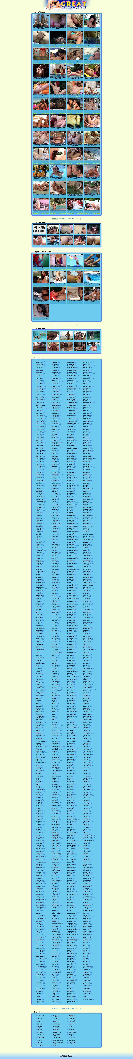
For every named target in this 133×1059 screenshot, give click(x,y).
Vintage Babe (86, 889)
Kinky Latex (70, 439)
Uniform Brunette (87, 872)
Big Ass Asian (39, 709)
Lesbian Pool (70, 593)
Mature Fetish (70, 706)
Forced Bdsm (54, 784)
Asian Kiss (38, 584)
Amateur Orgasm (39, 439)
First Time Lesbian (55, 760)
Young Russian (86, 993)
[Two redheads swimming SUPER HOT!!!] (41, 266)
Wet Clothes (86, 915)
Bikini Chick (38, 783)
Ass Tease (38, 622)
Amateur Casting (39, 391)
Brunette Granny (39, 964)
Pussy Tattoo (86, 423)
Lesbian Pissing (71, 592)
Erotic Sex (53, 678)
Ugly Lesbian (86, 870)
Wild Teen (85, 964)
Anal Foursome (39, 523)
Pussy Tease (86, 424)
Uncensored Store (66, 340)
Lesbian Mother (70, 577)
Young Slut (85, 994)
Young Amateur (86, 967)
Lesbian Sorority (71, 619)
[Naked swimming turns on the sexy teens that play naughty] (41, 26)
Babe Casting (39, 631)
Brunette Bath (39, 942)
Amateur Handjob (39, 424)
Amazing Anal (39, 474)
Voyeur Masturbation (88, 912)
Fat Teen (53, 719)
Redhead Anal (86, 445)
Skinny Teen (86, 620)
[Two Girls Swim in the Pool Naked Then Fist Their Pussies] (41, 160)
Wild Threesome (87, 966)
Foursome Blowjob (55, 786)
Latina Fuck (70, 478)
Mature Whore (70, 759)
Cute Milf (53, 539)
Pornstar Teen (86, 372)
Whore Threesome (87, 937)
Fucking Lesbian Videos (58, 1042)
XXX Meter (71, 1034)
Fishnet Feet (54, 765)
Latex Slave (70, 464)
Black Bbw (38, 799)
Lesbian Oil (69, 582)
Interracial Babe (70, 364)
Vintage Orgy (86, 905)
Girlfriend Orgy (54, 834)
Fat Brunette (54, 705)
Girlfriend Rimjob (55, 835)
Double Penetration (55, 611)
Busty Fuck (54, 364)
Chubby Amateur (55, 402)
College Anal (54, 461)
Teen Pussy (86, 810)
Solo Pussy (86, 662)
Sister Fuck (86, 590)
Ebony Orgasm (54, 658)
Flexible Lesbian (55, 776)
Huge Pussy (54, 990)
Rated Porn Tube (56, 1024)
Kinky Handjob (70, 437)
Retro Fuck (85, 478)
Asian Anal (38, 555)
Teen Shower (86, 813)
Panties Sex (70, 942)
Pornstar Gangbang (71, 1001)
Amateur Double (39, 412)
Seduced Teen (86, 541)
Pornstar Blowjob (71, 996)
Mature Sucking (71, 751)
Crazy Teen (54, 502)
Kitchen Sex (70, 450)
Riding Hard (86, 494)
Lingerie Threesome (71, 665)
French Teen (54, 799)
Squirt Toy (85, 679)
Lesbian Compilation (72, 531)
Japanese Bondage (71, 402)
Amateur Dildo (39, 407)
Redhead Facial (86, 453)
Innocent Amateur (55, 996)
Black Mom (38, 816)
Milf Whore (69, 816)
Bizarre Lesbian (39, 789)
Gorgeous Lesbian (55, 859)
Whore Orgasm (86, 934)
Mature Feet (70, 705)
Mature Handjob (71, 714)
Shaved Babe (86, 557)
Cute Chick (54, 534)
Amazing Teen (39, 491)
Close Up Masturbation (56, 442)
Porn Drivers (93, 245)
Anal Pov (38, 537)
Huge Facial (54, 986)
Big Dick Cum (39, 754)
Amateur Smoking (40, 453)
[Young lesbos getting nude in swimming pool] (75, 282)
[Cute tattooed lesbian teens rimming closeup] (41, 143)
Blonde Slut (38, 888)
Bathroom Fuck (39, 646)
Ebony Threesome (55, 670)
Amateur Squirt (39, 456)
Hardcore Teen (54, 932)
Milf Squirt (69, 803)
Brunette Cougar (39, 955)
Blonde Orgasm (39, 881)
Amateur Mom (39, 434)
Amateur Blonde (39, 386)
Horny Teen (54, 974)
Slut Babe (85, 630)
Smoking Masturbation (88, 649)
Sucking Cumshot (87, 716)
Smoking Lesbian (87, 647)
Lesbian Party (70, 590)
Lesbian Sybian (70, 633)
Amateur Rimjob (39, 448)
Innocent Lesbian (55, 1002)
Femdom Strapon (55, 735)
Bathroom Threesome (40, 649)
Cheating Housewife (56, 394)
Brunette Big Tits (39, 945)
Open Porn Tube (72, 1043)
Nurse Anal (69, 880)
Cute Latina (54, 536)
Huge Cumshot (54, 982)
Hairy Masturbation (55, 905)
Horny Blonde (54, 951)
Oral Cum (69, 905)
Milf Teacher (70, 810)
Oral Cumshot (70, 907)
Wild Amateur (86, 939)
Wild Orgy (85, 958)
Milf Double (69, 775)
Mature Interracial (71, 717)
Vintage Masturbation (88, 897)
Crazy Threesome (55, 504)
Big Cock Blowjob (40, 740)
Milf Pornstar (70, 794)
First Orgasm (54, 756)
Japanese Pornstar (71, 420)
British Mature (39, 929)
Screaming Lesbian (87, 536)
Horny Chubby (54, 955)
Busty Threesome (55, 377)
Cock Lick (53, 453)
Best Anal (38, 697)
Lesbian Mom (70, 574)
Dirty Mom (53, 590)
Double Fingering (55, 606)
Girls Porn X (71, 1035)
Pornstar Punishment (88, 365)
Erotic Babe (54, 673)
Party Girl (69, 951)
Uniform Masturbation (88, 877)
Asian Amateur (39, 553)
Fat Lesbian (54, 709)
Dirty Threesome (55, 596)
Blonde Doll (38, 864)
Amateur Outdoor (39, 442)
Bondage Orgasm (40, 907)
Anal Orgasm (39, 531)
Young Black (86, 975)
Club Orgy (53, 448)
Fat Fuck (53, 708)
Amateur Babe (39, 383)
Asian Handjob (39, 580)
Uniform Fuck (86, 875)
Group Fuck (54, 878)
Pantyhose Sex (70, 948)
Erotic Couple (54, 674)
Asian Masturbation (40, 588)
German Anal (54, 808)
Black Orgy (38, 819)
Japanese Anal (70, 394)
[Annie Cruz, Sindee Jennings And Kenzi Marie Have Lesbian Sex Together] (41, 210)
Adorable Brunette (40, 365)
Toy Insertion (86, 864)
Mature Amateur (71, 679)
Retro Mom (85, 485)
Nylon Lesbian (70, 891)
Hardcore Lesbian (55, 924)
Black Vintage (39, 837)
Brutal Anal (38, 990)
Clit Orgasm (54, 432)
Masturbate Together (72, 676)
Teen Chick (85, 752)
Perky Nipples (70, 963)
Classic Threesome (55, 428)
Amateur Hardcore (40, 426)
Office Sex (69, 897)
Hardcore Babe (54, 920)
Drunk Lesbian (54, 620)
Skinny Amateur (87, 592)
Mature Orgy (70, 733)
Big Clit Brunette (39, 735)
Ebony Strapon (54, 665)
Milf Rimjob (69, 797)
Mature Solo (70, 744)
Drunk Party (54, 625)
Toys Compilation (87, 867)
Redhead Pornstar (87, 463)
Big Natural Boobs (40, 762)
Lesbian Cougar (71, 533)
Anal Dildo (38, 515)
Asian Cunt (38, 569)
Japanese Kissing (71, 407)
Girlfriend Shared (55, 837)
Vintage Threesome (87, 910)
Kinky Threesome (71, 445)
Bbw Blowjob (38, 652)
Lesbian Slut (70, 615)
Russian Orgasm (87, 521)
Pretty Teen (85, 399)
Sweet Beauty (86, 722)
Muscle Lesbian (71, 864)
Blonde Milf (38, 878)
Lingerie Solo (70, 662)
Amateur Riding (39, 447)
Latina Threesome (71, 502)
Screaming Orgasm (87, 537)
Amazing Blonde (39, 480)
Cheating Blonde (55, 389)
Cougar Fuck (54, 477)
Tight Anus (85, 845)
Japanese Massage (71, 410)
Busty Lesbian (54, 367)
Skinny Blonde (86, 601)
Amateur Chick (39, 394)
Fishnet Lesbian (55, 767)
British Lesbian (39, 928)
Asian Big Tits (39, 561)
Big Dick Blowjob (39, 751)
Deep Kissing (54, 563)
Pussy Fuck (86, 412)
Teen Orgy (85, 800)
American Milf (39, 504)
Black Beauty (39, 800)
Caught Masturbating (56, 381)
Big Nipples (38, 764)
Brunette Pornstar (40, 974)
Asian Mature (39, 590)
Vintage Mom (86, 902)
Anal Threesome (39, 545)
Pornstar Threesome (88, 373)
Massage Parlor (71, 673)
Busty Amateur (39, 994)
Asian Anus (38, 557)
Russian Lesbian (87, 515)
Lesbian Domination (71, 537)
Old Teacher (70, 902)
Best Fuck (38, 703)
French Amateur (55, 791)
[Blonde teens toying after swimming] (92, 126)
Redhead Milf (86, 459)
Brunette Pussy (39, 977)
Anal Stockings (39, 541)
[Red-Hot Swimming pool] (41, 43)
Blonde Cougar (39, 859)
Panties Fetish (70, 937)
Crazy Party (54, 501)
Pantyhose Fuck (71, 945)
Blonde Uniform (39, 896)
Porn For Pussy (72, 1037)
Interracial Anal (70, 362)
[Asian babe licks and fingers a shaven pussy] (58, 110)
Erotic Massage (55, 676)
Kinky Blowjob (70, 435)
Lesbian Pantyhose (71, 588)
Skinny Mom (86, 615)
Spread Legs (86, 676)
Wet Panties (86, 920)
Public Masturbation (87, 402)
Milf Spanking (70, 802)
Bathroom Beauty (39, 644)
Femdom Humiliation (56, 728)
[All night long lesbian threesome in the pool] (58, 43)
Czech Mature (54, 553)
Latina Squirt (70, 499)
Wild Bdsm (85, 942)
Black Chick (38, 805)
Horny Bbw (54, 950)
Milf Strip (69, 807)
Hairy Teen (53, 912)
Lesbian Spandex (71, 620)
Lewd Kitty (71, 1026)
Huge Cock (54, 980)
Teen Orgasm (86, 799)
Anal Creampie (39, 514)
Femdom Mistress (55, 730)
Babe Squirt (38, 638)
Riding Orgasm (86, 496)
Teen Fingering (86, 776)
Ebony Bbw (54, 636)
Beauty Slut (38, 693)
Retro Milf (85, 483)
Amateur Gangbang (40, 421)
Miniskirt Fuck (70, 818)
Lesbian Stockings (71, 627)
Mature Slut (70, 743)
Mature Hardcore (71, 716)
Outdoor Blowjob (71, 923)
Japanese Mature (71, 413)
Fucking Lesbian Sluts (58, 1040)
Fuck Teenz (55, 1043)
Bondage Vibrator (39, 908)
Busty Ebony (54, 362)
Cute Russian (54, 541)
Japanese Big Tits (71, 399)
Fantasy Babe (54, 693)
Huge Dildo (53, 983)
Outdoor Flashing (71, 924)
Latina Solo (69, 498)
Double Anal (54, 601)
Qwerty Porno (39, 340)
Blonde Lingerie (39, 877)
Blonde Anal (38, 842)
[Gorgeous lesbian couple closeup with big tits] (41, 126)
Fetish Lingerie (54, 741)
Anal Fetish (38, 520)
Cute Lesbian (54, 537)
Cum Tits (53, 521)
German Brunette (55, 814)
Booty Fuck (38, 913)
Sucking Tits (86, 721)
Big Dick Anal (39, 749)
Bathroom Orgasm (40, 647)
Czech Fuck (54, 550)
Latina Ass (69, 469)
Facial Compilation (55, 689)
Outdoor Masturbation (72, 929)
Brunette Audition (39, 939)
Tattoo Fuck (86, 725)
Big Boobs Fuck (39, 732)
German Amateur (55, 807)
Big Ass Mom (39, 725)
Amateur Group (39, 423)
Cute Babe (53, 529)
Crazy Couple (54, 493)
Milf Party (69, 792)
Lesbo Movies (72, 1021)
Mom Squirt (70, 838)
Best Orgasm (39, 706)
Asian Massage (39, 587)
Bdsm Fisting (38, 676)
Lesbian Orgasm (71, 584)
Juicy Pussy (70, 432)
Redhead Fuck (86, 455)
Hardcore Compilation (56, 923)
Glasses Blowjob (55, 850)
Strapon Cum (86, 690)
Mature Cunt (70, 698)
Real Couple (86, 434)
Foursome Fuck (55, 787)
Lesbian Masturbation (72, 569)
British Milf (38, 931)
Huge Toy (53, 994)
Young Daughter (87, 985)
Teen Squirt (85, 819)
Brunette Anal (39, 937)
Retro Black (86, 472)
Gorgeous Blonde (55, 856)
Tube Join (53, 234)
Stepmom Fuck (86, 681)
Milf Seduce (70, 799)
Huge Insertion (54, 988)
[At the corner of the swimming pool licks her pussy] (58, 193)
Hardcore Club (54, 921)
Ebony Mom (54, 657)
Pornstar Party (86, 364)
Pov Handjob (86, 377)
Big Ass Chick (39, 717)
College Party (54, 467)
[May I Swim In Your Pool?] (41, 193)
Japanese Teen (70, 421)
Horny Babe (54, 948)
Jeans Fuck (70, 426)
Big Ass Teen (38, 728)
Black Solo (38, 829)
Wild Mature (86, 953)
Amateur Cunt (39, 404)
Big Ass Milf (38, 724)
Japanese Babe (70, 397)
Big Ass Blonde (39, 714)
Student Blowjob (87, 697)
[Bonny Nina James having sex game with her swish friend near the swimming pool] (92, 210)
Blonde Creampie (39, 861)
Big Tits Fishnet (39, 771)
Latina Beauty (70, 471)
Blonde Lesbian (39, 875)
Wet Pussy (85, 921)
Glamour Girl (54, 842)
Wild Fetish (85, 948)
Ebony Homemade (55, 647)
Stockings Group (87, 685)
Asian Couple (39, 568)
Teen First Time (86, 778)
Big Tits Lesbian (39, 775)
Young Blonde (86, 977)
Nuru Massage (70, 883)
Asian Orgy (38, 598)
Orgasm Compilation (72, 912)
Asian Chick (38, 566)
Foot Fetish (54, 781)
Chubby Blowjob (55, 405)
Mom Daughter (70, 829)
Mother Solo (70, 862)
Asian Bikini (38, 563)
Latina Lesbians (70, 483)
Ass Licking (38, 620)
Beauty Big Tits (39, 684)
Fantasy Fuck (54, 697)
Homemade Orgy (55, 943)
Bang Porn (80, 234)
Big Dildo (38, 759)
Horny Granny (54, 961)
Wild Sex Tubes (39, 351)
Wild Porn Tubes (93, 340)
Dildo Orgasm (54, 569)
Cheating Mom (54, 397)
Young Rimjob (86, 991)
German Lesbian (55, 819)
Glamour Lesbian (55, 843)
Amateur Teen (39, 466)
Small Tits (85, 635)
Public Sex (85, 404)
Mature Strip (70, 749)
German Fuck (54, 818)
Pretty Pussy (86, 397)
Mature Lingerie (70, 725)
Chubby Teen (54, 418)
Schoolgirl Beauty (87, 529)
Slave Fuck (85, 623)
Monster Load (70, 848)
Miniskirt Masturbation (72, 819)
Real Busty (85, 432)
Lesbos (70, 1024)
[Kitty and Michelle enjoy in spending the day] (92, 193)
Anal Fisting (38, 521)
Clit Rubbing (54, 434)
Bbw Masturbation (40, 663)
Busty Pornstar (54, 372)
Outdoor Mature (71, 931)
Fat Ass (53, 700)
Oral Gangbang (70, 908)
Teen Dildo (85, 764)
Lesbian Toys (70, 643)
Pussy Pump (86, 420)
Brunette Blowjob (39, 948)
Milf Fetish (69, 778)
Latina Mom (70, 488)
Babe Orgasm (39, 636)
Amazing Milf (38, 488)
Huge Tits (53, 993)
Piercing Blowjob (71, 979)
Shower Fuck (86, 584)
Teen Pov (85, 808)
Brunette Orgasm (39, 972)
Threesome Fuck (87, 838)
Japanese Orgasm (71, 418)
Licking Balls (70, 658)
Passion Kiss (70, 955)
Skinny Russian (86, 619)
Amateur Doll (38, 410)
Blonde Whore (39, 897)
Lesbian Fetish (70, 544)
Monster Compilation (72, 845)
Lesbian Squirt (70, 623)
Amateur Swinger (39, 463)
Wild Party (85, 959)
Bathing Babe (39, 641)
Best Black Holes (57, 1034)
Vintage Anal (86, 888)
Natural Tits (70, 875)
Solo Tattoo (85, 663)
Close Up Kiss (54, 440)
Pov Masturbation (87, 378)
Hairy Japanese (55, 900)
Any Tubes (55, 1015)
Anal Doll (38, 517)
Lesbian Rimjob (70, 603)
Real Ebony (86, 435)
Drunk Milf (53, 622)
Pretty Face (86, 392)
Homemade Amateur (56, 934)
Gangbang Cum (55, 805)
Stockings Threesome (88, 689)
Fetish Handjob (54, 740)
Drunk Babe (54, 614)
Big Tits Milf (38, 776)
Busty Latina (54, 365)
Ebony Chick (54, 643)
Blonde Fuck (38, 869)
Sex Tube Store (56, 1027)
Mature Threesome (71, 756)
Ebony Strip (54, 666)
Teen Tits (85, 829)
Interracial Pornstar (71, 385)
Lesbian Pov (70, 596)
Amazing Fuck (39, 485)
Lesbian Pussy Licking (72, 600)
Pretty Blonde (86, 389)
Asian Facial (38, 572)
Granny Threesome (55, 873)
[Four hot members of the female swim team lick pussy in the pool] (75, 60)
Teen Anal (85, 735)
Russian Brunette (87, 509)
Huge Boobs (54, 979)
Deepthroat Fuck (55, 566)
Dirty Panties (54, 592)
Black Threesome (40, 834)
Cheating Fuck (54, 392)
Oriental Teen (70, 920)
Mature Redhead (71, 738)
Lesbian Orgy (70, 585)
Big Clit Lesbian (39, 736)
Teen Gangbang (86, 783)
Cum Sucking (54, 520)
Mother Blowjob (70, 854)
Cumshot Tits (54, 526)
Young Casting (86, 980)
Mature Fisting (70, 708)
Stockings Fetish (87, 684)
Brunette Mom (39, 971)
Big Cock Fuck (39, 744)
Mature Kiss (70, 719)
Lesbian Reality (70, 601)
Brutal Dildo (38, 991)
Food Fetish (54, 779)
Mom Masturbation (71, 832)
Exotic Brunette (54, 679)
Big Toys (37, 778)
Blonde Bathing (39, 846)
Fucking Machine (55, 802)
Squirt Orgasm (86, 678)
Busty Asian (38, 998)
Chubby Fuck (54, 407)
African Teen (38, 378)
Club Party (53, 450)
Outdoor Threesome (72, 934)
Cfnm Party (54, 388)
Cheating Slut (54, 399)
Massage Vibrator (71, 674)
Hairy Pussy (54, 910)
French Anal (54, 792)
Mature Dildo (70, 700)
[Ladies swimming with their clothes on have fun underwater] (75, 126)
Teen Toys (85, 830)
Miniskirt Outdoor (71, 821)
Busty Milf (53, 369)
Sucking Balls (86, 708)
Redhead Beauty (87, 448)
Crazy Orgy (54, 499)
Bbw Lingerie (38, 662)
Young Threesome (87, 999)
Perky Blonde (70, 958)
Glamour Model (54, 846)
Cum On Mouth (54, 514)
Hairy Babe (54, 889)
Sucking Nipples (87, 719)
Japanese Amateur (71, 392)
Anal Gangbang (39, 526)
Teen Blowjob (86, 748)
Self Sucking (86, 542)
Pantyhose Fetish (71, 943)
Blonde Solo (38, 889)
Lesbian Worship (71, 650)
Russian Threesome (88, 526)
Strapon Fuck (86, 692)
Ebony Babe (54, 635)
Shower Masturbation (88, 585)
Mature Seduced (71, 741)
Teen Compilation (87, 754)
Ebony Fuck (54, 646)
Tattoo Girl (85, 727)
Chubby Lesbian (55, 410)
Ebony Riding (54, 662)
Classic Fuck (54, 421)
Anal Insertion (39, 528)
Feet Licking (54, 722)
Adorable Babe (39, 362)
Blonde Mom (38, 880)
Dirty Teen (53, 595)
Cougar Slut (54, 480)
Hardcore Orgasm (55, 928)
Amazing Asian (39, 475)
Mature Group (70, 713)
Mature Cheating (71, 695)
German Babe (54, 810)
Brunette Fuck (39, 963)
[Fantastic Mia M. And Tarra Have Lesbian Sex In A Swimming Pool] (92, 176)
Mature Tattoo (70, 752)
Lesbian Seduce (71, 607)
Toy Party (85, 865)
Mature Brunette (71, 693)
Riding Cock (86, 490)
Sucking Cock (86, 714)
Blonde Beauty (39, 848)
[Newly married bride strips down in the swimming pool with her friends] (75, 210)
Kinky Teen (69, 443)
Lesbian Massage (71, 568)
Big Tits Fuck (38, 773)
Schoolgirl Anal (86, 528)
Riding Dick (86, 491)
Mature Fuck (70, 709)
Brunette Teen (39, 985)
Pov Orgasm (86, 381)
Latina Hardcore (71, 482)
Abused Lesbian (39, 361)
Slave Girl (85, 625)
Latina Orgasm (70, 490)
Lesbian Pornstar (71, 595)
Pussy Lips (85, 416)
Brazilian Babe (39, 916)
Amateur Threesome (40, 467)
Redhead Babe (86, 447)
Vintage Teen (86, 908)
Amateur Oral (39, 437)
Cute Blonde (54, 531)
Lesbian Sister (70, 612)
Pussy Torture (86, 426)
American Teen (39, 507)
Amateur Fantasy (39, 415)
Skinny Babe (86, 596)
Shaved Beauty (86, 558)
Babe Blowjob (39, 630)
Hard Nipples (54, 918)
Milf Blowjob (70, 768)
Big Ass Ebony (39, 719)
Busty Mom (54, 370)
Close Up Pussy (55, 445)
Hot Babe (53, 975)
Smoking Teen (86, 654)
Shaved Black (86, 560)
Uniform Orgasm (87, 878)
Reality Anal (86, 439)
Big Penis (38, 765)
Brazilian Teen (39, 920)
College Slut (54, 471)
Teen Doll (85, 767)
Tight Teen (85, 853)
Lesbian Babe (70, 515)
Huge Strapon (54, 991)
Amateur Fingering (40, 416)
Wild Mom (85, 956)
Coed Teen (53, 459)
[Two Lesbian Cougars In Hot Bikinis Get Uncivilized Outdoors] (58, 26)
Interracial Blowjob (71, 367)
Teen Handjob (86, 787)
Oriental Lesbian (71, 918)
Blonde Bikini (38, 851)
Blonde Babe (38, 845)
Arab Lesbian (38, 552)
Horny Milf (53, 966)
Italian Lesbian (70, 389)
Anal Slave (38, 539)
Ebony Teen (54, 668)
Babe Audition (39, 627)
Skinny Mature (86, 612)
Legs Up (69, 510)
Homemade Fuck (55, 939)
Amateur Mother (39, 435)
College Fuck (54, 463)
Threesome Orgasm (88, 840)
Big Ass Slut (38, 727)
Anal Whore (38, 549)
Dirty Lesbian (54, 587)
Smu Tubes (55, 1029)
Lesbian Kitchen (71, 563)
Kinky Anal (69, 434)
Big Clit (37, 733)
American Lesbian (40, 501)
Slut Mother (86, 633)
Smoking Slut (86, 652)
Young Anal (85, 969)
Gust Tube (55, 1016)
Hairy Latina (54, 902)
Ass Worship (38, 623)
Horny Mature (54, 964)
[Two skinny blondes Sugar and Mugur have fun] (92, 60)
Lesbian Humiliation (71, 558)
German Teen (54, 824)
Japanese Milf (70, 415)
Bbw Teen (38, 671)
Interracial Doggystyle (72, 370)
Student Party (86, 701)
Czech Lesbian (54, 552)
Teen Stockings (86, 821)
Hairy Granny (54, 899)
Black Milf (38, 814)
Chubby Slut (54, 416)
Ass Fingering (39, 615)
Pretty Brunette (86, 391)
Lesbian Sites (72, 1018)
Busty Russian (54, 373)
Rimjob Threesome (87, 498)
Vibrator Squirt (86, 885)
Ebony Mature (54, 654)
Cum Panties (54, 518)
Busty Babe (38, 999)
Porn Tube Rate (56, 1021)
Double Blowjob (54, 603)
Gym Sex (53, 883)
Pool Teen (69, 991)
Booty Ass (38, 910)
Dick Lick (53, 568)
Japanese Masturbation (72, 412)
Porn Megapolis (72, 1032)
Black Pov (38, 822)
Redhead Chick (86, 451)
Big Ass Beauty (39, 713)
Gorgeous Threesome (56, 862)
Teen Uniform (86, 832)
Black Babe (38, 797)
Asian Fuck (38, 579)
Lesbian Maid (70, 566)
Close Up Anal (54, 437)
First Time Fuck (55, 759)
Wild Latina (85, 950)
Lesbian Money (70, 576)
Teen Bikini (85, 746)
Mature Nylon (70, 730)
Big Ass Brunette (39, 716)
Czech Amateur (55, 544)
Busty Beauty (39, 1001)
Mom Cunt (69, 827)
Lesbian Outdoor (71, 587)
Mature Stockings (71, 748)
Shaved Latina (86, 568)
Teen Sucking (86, 824)
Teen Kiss (85, 792)
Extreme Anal (54, 682)
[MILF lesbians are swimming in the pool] (58, 266)
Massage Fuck (70, 668)
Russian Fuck (86, 514)
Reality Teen (86, 442)
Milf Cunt (69, 771)
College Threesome (55, 474)
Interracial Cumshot (71, 369)
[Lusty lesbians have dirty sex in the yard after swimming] (75, 26)
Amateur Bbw (39, 385)
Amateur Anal (39, 380)
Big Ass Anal (38, 708)
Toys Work (85, 869)
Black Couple (39, 807)
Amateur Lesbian (39, 431)
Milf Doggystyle (70, 773)
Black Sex (38, 826)
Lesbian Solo (70, 617)
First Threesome (55, 757)
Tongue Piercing (87, 861)
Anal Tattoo (38, 544)
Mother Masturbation (72, 857)
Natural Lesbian (70, 869)
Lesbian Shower (71, 611)
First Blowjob (54, 752)
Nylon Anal (69, 885)
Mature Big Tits (70, 689)
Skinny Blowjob (86, 603)
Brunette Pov (38, 975)
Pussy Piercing (86, 418)
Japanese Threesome (72, 423)
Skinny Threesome (87, 622)
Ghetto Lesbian (54, 827)
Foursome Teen (55, 789)
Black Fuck (38, 810)
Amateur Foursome (40, 418)
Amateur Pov (38, 443)
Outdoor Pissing (71, 932)
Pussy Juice (86, 413)
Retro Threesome (87, 488)
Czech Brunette (55, 549)
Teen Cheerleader (87, 751)
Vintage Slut (86, 907)
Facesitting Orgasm (55, 687)
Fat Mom (53, 714)
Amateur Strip (39, 459)
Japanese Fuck (70, 404)
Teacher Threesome (87, 733)
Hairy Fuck (53, 897)
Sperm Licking (86, 673)
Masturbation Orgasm (72, 678)
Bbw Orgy (38, 668)
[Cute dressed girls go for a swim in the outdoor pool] (75, 266)
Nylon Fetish (70, 889)
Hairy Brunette (54, 894)
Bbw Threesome (39, 673)
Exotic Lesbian (54, 681)
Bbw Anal (38, 650)
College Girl (54, 464)
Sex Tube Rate (56, 1026)
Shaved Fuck (86, 566)
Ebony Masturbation (56, 652)
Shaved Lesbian (87, 569)
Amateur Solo (39, 455)
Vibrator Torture (86, 886)
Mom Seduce (70, 835)
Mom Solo (69, 837)
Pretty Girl (85, 394)
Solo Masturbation (87, 658)
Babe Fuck (38, 635)
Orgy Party (69, 916)
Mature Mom (70, 728)
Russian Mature (87, 518)
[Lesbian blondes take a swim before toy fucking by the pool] (92, 143)
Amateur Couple (39, 400)
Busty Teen (54, 375)
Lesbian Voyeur (70, 647)
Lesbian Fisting (70, 547)
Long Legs (69, 666)
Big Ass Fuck (39, 721)
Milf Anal (69, 762)
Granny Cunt (54, 864)
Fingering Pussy (55, 749)
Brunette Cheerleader (40, 951)
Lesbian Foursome (71, 550)
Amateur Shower (39, 451)
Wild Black (85, 945)
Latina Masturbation (71, 485)
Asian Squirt (38, 609)
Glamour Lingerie (55, 845)
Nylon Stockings (71, 893)
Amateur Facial (39, 413)
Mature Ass (70, 682)
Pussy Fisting (86, 408)
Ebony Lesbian (54, 650)
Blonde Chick (39, 857)
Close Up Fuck (54, 439)
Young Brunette (86, 979)
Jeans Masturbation (71, 428)
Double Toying (54, 612)
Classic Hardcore (55, 423)
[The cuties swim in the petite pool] (75, 299)
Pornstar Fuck (70, 999)
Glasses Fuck (54, 851)
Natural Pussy (70, 872)
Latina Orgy (70, 491)
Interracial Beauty (71, 365)
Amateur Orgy (39, 440)
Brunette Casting (39, 950)
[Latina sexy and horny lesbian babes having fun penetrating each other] (75, 43)
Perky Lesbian (70, 961)
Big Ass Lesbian (39, 722)
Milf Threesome (70, 811)
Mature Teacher (70, 754)
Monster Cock (70, 843)
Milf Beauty (69, 765)
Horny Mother (54, 969)
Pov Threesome (87, 385)
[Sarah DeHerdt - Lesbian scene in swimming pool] (41, 299)
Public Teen (86, 405)
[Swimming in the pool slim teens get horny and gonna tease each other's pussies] (41, 176)
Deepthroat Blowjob (55, 564)
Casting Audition (55, 378)
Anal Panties (38, 534)
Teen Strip (85, 822)
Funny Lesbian (54, 803)
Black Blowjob (39, 802)
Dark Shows (55, 1035)
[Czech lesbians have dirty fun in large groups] (58, 60)
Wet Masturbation (87, 916)
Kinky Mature (70, 442)
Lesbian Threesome (71, 639)
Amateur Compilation (40, 397)
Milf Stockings (70, 805)
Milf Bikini (69, 767)
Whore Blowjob (86, 928)
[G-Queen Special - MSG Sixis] (75, 160)
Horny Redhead (55, 972)
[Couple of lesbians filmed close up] (92, 110)
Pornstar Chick (70, 998)
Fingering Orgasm (55, 748)
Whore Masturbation (87, 931)
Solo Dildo (85, 655)
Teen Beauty (86, 743)
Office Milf (69, 896)
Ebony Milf (53, 655)
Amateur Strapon (39, 458)
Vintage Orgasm (87, 904)
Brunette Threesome (40, 986)
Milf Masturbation (71, 787)
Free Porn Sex (72, 1040)
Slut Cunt (85, 631)
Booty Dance (38, 912)
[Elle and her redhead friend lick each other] (58, 126)
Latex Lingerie (70, 461)
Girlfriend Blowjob (55, 832)
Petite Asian (70, 967)
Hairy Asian (54, 888)
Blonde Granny (39, 872)
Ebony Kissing (54, 649)
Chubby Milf (54, 413)
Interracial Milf (70, 378)
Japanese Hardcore (71, 405)
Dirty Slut (53, 593)
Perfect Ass (70, 956)
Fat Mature (53, 711)
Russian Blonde (86, 506)
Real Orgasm (86, 437)
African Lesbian (39, 377)
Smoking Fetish (86, 644)
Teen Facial (85, 770)
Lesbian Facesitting (71, 539)
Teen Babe (85, 740)
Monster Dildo (70, 846)
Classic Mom (54, 426)
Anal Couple (38, 512)
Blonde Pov (38, 885)
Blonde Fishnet (39, 867)
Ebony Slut (53, 663)
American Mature (39, 502)
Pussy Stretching (87, 421)
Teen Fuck (85, 781)
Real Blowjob (86, 429)
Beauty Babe (38, 682)
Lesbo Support (72, 1023)
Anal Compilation (39, 510)
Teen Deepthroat (87, 762)
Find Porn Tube (72, 1042)
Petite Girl (69, 972)
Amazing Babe (39, 477)
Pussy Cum (86, 407)
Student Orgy (86, 700)
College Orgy (54, 466)
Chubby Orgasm (55, 415)
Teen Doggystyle (87, 765)
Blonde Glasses (39, 870)
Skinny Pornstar (87, 617)
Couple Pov (54, 488)
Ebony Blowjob (54, 639)
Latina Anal (69, 467)
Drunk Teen (54, 628)
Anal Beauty (38, 509)
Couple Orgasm (55, 486)
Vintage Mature (86, 899)
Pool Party (69, 986)
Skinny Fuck (86, 606)
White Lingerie (86, 924)
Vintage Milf (86, 900)
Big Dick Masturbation (41, 757)
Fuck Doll (53, 800)
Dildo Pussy (54, 571)
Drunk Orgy (54, 623)
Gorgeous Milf (54, 861)
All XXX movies (39, 234)
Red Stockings (86, 443)
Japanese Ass (70, 396)
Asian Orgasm (39, 596)
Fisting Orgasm (54, 773)
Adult (80, 351)
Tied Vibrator (86, 842)
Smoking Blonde (87, 639)
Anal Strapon (38, 542)
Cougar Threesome (55, 482)
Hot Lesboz (55, 1045)
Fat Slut (53, 717)
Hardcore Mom (54, 926)
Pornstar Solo (86, 370)
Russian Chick (86, 510)
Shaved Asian (86, 555)
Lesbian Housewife (71, 557)
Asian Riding (38, 604)
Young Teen (86, 998)
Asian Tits (38, 612)
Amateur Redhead (40, 445)
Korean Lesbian (70, 451)
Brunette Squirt (39, 982)
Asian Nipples (39, 595)
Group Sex (53, 881)
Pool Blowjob (70, 983)
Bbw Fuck (38, 655)
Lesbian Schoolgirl (71, 604)
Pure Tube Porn (56, 1023)
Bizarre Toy (38, 792)
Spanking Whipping (87, 668)
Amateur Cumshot (40, 402)
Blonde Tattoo (39, 893)
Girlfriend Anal (54, 830)
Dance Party (54, 561)
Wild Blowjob (86, 947)
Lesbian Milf (70, 572)
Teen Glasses (86, 784)
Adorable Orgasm (40, 370)
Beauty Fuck (38, 687)
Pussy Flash (86, 410)
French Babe (54, 794)
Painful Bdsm (70, 936)
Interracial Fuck (70, 373)
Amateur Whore (39, 471)
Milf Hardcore (70, 784)
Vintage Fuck (86, 894)
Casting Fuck (54, 380)
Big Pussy (38, 767)
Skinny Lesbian (86, 609)
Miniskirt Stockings (71, 822)
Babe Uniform (39, 639)
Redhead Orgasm (87, 461)
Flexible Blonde (54, 775)
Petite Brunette (70, 971)
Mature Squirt (70, 746)
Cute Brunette (54, 533)
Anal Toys (38, 547)
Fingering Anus (54, 743)
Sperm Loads (86, 674)
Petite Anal (69, 966)
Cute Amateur (54, 528)
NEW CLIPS (62, 218)
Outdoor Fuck (70, 926)
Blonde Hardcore (39, 873)
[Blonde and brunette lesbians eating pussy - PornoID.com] (58, 160)
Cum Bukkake (54, 506)
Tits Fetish (85, 856)
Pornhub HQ (66, 245)
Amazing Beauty (39, 478)
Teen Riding (86, 811)
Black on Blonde (39, 840)
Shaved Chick (86, 564)
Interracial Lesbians (71, 377)
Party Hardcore (70, 953)
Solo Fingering (86, 657)
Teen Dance (86, 760)
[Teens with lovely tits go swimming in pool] (92, 160)
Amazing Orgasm (40, 490)
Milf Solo (69, 800)
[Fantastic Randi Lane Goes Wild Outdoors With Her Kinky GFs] (75, 76)
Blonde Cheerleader (40, 856)
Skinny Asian (86, 595)
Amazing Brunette (40, 482)
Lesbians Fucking (71, 654)
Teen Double (86, 768)
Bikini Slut (38, 786)
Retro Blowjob (86, 475)
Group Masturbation (55, 880)
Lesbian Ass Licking (71, 514)
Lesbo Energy (72, 1020)
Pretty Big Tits (86, 388)
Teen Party (85, 805)
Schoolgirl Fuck (86, 531)
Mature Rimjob (70, 740)
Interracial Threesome (72, 388)
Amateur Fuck (39, 420)
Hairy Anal (53, 886)
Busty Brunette (54, 361)
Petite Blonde (70, 969)
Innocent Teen (70, 361)
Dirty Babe (53, 577)
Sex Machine (86, 545)
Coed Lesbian (54, 456)
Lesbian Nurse (70, 579)
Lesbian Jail (70, 560)
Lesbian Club (70, 529)
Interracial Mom (70, 380)
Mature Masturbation (72, 727)
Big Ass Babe (39, 711)
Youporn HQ (53, 351)
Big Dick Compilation (40, 752)
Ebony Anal (54, 633)
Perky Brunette (70, 959)
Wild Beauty (86, 943)
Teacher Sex (86, 732)
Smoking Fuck (86, 646)
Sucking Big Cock (87, 709)
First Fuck (53, 754)
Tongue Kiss (86, 859)
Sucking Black (86, 713)
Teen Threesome (87, 827)
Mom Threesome (71, 840)
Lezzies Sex (71, 1027)
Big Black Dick (39, 730)
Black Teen (38, 832)
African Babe (38, 375)
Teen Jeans (86, 791)
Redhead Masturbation (88, 458)
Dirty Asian (53, 576)
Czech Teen (54, 560)
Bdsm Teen (38, 679)
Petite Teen (69, 977)
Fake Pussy (54, 692)
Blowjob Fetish (39, 900)
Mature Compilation (71, 697)
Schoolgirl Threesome (88, 534)
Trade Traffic (69, 1055)
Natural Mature (70, 870)
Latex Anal (69, 455)
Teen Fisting (86, 779)
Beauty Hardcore (39, 689)
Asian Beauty (39, 560)
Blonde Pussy (39, 886)
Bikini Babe (38, 779)
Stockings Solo (86, 687)
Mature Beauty (70, 685)
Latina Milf (69, 486)
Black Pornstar (39, 821)
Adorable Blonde (39, 364)
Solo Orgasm (86, 660)
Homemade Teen (55, 945)
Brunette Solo (39, 980)
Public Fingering (87, 400)
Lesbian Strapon (71, 628)
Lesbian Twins (70, 644)
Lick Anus (69, 655)
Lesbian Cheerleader (72, 526)
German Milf (54, 822)
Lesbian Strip (70, 630)
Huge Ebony (54, 985)
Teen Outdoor (86, 802)
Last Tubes (53, 245)
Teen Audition (86, 738)
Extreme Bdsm (54, 684)
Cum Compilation (55, 507)
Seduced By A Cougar (88, 539)
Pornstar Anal (70, 993)
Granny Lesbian (55, 869)
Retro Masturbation (87, 482)
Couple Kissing (54, 485)
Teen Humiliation (87, 789)
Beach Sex (38, 681)
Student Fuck (86, 698)
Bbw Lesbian (38, 660)
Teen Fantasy (86, 771)
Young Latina (86, 988)
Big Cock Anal (39, 738)
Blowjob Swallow (39, 902)
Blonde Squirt (39, 891)
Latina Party (70, 493)
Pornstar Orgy (86, 362)
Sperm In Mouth (87, 670)
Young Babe (86, 972)
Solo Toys (85, 666)
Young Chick (86, 982)
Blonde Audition (39, 843)
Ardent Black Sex (57, 1032)
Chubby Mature (54, 412)
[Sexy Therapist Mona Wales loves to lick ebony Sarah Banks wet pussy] (41, 316)
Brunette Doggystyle (40, 958)
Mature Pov (70, 736)
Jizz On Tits (70, 431)
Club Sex (53, 451)
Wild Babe (85, 940)
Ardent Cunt (66, 234)
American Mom (39, 506)
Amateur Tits (38, 469)
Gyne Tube (55, 1018)
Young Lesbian (86, 990)
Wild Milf (85, 955)
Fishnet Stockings (55, 770)
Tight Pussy (86, 851)
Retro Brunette (86, 477)
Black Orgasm (39, 818)
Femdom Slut (54, 732)
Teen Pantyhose (87, 803)
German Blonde (55, 811)
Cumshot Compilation (56, 523)
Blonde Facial (39, 865)
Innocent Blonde (55, 998)
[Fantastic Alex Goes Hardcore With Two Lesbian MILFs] (58, 143)
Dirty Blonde (54, 580)
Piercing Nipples (71, 980)
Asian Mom (38, 593)
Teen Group (86, 786)
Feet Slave (53, 724)
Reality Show (86, 440)
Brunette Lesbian (39, 967)
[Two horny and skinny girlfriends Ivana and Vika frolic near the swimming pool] (92, 282)
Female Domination (55, 725)
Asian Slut (38, 606)
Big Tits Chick (39, 770)
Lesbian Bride (70, 525)
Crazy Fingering (55, 494)
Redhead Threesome (88, 467)
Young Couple (86, 983)
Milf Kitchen (70, 786)
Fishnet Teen (54, 771)
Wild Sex (85, 961)
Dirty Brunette (54, 582)
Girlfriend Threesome (56, 838)
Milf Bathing (70, 764)
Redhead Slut (86, 464)
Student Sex (86, 703)
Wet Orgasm (86, 918)
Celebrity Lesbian (55, 385)
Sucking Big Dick (87, 711)
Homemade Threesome (56, 947)
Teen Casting (86, 749)
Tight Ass (85, 846)
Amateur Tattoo (39, 464)
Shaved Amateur (87, 552)
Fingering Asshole (55, 744)
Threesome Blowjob (87, 835)
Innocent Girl (54, 1001)
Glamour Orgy (54, 848)
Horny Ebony (54, 959)
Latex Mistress (70, 463)
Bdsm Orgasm (39, 678)
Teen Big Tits (86, 744)
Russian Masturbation (88, 517)
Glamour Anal (54, 840)
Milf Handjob (70, 783)
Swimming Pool (86, 724)
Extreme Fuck (54, 685)
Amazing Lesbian (39, 486)
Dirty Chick (54, 584)
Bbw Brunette (39, 654)
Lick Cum (69, 657)
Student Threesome (87, 705)
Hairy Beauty (54, 891)
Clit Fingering (54, 429)
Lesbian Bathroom (71, 518)
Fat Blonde (53, 703)
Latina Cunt (70, 475)
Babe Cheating (39, 633)
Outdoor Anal (70, 921)
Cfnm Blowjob (54, 386)
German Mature (55, 821)
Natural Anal (70, 865)
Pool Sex (69, 988)
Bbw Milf (37, 665)
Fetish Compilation (55, 736)
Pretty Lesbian (86, 396)
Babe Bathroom (39, 628)
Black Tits (38, 835)
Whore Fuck (86, 929)
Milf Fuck (69, 779)
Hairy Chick (54, 896)
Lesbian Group (70, 553)
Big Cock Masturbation (41, 746)
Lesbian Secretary (71, 606)
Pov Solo (85, 383)
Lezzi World (71, 1029)
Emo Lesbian (54, 671)
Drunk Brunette (54, 617)
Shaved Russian (87, 577)
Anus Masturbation (40, 550)
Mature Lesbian (70, 724)
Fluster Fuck (39, 245)
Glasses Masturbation (56, 853)
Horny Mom (54, 967)
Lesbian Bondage (71, 523)
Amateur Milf (38, 432)
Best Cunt (38, 701)
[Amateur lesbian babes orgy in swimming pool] (58, 93)
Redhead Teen (86, 466)
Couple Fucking (55, 483)
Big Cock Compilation (40, 741)
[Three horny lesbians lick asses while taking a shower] (75, 143)
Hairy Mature (54, 907)
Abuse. (71, 1056)
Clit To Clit (53, 435)
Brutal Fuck (38, 993)
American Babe (39, 493)
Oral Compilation (71, 904)
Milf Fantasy (70, 776)
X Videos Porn (72, 1039)
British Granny (39, 926)
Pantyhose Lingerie (71, 947)
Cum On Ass (54, 512)
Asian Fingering (39, 576)
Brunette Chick (39, 953)
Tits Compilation (87, 854)
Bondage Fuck (39, 904)
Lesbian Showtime (73, 1016)
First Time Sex (54, 762)
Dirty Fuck (53, 585)
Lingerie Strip (70, 663)
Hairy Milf (53, 908)
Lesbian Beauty (70, 520)
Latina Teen (70, 501)
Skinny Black (86, 600)
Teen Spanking (86, 818)
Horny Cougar (54, 956)
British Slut (38, 932)
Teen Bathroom (86, 741)
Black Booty (38, 803)
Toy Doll (85, 862)
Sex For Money (86, 544)
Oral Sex (69, 910)
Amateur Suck (39, 461)
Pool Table (69, 990)
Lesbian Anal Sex (71, 512)
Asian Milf (38, 592)
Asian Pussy (38, 603)
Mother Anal (70, 853)
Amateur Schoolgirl (40, 450)
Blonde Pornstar (39, 883)
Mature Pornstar (71, 735)
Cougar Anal (54, 475)
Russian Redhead (87, 523)
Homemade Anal (55, 936)
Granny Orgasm (55, 872)
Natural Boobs (70, 867)
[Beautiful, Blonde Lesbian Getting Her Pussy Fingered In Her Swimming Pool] (41, 76)
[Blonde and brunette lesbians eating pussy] (58, 299)
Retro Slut (85, 486)
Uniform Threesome (87, 880)
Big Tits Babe (38, 768)
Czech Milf (53, 555)
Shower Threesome (87, 588)
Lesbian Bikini (70, 521)
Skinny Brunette (87, 604)
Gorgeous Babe (55, 854)
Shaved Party (86, 574)
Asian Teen (38, 611)
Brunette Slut (38, 979)
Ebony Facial (54, 644)
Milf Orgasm (70, 789)
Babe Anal (38, 625)
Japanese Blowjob (71, 400)
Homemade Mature (55, 942)
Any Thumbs (94, 351)
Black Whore (38, 838)
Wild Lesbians (86, 951)
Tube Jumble (53, 340)
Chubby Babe (54, 404)
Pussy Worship (86, 428)
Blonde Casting (39, 854)
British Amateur (39, 921)
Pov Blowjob (86, 375)
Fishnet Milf (54, 768)
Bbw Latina (38, 658)
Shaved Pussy (86, 576)
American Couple (39, 499)
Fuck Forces (80, 245)
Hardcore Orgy (54, 929)
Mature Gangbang (71, 711)
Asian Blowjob (39, 564)
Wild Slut (85, 963)
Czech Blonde (54, 547)
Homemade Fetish (55, 937)
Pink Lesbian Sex (73, 1031)
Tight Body (85, 848)
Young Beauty (86, 974)
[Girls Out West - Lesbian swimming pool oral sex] (75, 176)
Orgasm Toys (70, 915)
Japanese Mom (70, 416)
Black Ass (38, 795)
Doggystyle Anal (55, 598)
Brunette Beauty (39, 943)
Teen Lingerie (86, 794)
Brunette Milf (38, 969)
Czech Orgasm (54, 558)
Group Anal (54, 875)
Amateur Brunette (40, 389)
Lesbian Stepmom (71, 625)
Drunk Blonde (54, 615)
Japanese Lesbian (71, 408)
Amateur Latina (39, 429)
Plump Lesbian (70, 982)
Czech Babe (54, 545)
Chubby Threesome (55, 420)
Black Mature (39, 813)
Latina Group (70, 480)
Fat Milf (53, 713)
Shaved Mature (86, 571)
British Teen (38, 934)
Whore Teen (86, 936)
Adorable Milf (38, 369)
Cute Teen (53, 542)
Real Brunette (86, 431)
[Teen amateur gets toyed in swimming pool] (75, 110)
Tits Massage (86, 857)
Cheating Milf (54, 396)
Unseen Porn (80, 340)
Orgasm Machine (71, 913)
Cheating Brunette (55, 391)
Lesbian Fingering (71, 545)
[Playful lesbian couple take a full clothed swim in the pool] (58, 76)
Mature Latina (70, 722)
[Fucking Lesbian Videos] (92, 266)
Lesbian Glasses (71, 552)
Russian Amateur (87, 499)
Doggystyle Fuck (55, 600)
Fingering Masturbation (56, 746)
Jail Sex (69, 391)
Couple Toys (54, 490)
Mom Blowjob (70, 826)
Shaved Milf (86, 572)
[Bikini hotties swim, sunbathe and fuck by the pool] (92, 93)
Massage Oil (70, 670)
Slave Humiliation (87, 627)
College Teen (54, 472)
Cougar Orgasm (55, 478)
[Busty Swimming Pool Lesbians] (41, 110)
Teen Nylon (85, 797)
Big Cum (37, 748)
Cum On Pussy (55, 515)
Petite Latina (70, 974)
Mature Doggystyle (71, 701)
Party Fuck (69, 950)
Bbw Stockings (39, 670)
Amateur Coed (39, 396)
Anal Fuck (38, 525)
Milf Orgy (69, 791)
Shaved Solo (86, 579)
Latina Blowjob (70, 472)
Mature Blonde (70, 690)
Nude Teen (69, 878)
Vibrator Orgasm (87, 883)
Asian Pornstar (39, 600)
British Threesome (40, 936)
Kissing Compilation (71, 447)
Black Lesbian (39, 811)
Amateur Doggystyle (40, 408)
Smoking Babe (86, 636)
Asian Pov (38, 601)
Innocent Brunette (55, 999)
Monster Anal (70, 842)
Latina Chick (70, 474)
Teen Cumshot (86, 757)
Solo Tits (85, 665)
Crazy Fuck (54, 496)
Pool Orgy (69, 985)
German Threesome (56, 826)
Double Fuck (54, 609)
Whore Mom (86, 932)
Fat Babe (53, 701)
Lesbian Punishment (72, 598)
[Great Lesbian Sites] (66, 10)
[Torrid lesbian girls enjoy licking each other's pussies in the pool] (41, 60)
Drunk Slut (53, 627)
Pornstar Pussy (86, 367)
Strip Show (85, 695)
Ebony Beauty (54, 638)
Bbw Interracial (39, 657)
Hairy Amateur (54, 885)
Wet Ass (85, 913)
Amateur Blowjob (39, 388)
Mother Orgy (70, 861)
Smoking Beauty (87, 638)
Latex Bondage (70, 456)
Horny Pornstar (54, 971)
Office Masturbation (71, 894)
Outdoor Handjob (71, 928)
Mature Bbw (70, 684)
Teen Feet (85, 773)
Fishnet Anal (54, 764)
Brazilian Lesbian (39, 918)
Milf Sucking (70, 808)
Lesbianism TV (72, 1015)
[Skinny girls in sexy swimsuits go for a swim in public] (58, 176)
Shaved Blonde (86, 561)
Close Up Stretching (56, 447)
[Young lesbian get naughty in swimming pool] (41, 282)
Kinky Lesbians (70, 440)
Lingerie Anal (70, 660)
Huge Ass (53, 977)
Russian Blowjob (87, 507)
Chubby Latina (54, 408)
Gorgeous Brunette (55, 857)
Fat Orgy (53, 716)
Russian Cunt (86, 512)
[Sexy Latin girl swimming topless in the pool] (58, 210)
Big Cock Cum (39, 743)
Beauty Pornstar (39, 692)
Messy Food (70, 760)
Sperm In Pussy (87, 671)
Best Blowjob (38, 700)
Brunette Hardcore (40, 966)
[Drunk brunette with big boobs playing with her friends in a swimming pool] (75, 193)
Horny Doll (53, 958)
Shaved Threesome (87, 582)
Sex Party (85, 547)
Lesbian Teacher (71, 636)
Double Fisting (54, 607)
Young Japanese (87, 986)
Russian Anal (86, 501)
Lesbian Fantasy (71, 541)
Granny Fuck (54, 865)
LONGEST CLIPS (70, 218)
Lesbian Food (70, 549)
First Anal (53, 751)
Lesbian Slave (70, 614)
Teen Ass (85, 736)
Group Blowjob (54, 877)
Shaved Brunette (87, 563)
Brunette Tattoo (39, 983)
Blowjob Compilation (40, 899)
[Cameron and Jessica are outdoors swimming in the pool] (75, 93)
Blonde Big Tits (39, 850)
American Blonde (39, 496)
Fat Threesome (54, 721)
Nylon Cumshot (70, 886)
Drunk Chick (54, 619)
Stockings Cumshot (87, 682)
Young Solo (85, 996)
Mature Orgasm (71, 732)
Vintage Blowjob (87, 893)
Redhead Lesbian (87, 456)
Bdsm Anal (38, 674)
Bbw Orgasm (39, 666)
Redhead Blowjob (87, 450)
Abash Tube (66, 351)
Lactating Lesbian (71, 453)
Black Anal (38, 794)
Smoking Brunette (87, 641)
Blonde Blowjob (39, 853)
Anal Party (38, 536)
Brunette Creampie (40, 956)
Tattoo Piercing (86, 730)
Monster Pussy (70, 850)
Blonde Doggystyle (40, 862)
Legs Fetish (70, 507)
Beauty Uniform (39, 695)
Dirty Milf (53, 588)
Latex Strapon (70, 466)
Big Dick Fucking (39, 756)
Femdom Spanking (55, 733)
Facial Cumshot (55, 690)
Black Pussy (38, 824)
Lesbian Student (71, 631)
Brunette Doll (38, 959)
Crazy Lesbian (54, 498)
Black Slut (38, 827)
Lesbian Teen (70, 638)
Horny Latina (54, 963)
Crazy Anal (53, 491)
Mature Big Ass (70, 687)
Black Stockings (39, 830)
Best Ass (38, 698)
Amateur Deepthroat (40, 405)
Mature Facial (70, 703)
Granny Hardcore (55, 867)
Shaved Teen (86, 580)
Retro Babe (85, 471)
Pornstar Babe (70, 994)
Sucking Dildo (86, 717)
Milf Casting (70, 770)
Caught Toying (54, 383)
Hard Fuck (53, 916)
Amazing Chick (39, 483)
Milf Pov (69, 795)
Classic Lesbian (55, 424)
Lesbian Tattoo (70, 635)
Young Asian (86, 971)
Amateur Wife (39, 472)
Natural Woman (70, 877)
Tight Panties (86, 850)
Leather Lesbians (71, 506)
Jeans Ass (69, 424)
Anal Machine (39, 529)
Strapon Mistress (87, 693)
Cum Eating (54, 509)
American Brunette (40, 498)
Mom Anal (69, 824)
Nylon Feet (69, 888)
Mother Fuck (70, 856)
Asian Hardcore (39, 582)
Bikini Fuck (38, 784)
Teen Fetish (86, 775)
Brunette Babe (39, 940)
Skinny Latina (86, 607)
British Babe (38, 923)
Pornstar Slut (86, 369)
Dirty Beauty (54, 579)
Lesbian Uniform (71, 646)
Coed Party (54, 458)
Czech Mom (54, 557)
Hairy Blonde (54, 893)
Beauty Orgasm (39, 690)
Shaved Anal (86, 553)
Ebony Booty (54, 641)
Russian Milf (86, 520)
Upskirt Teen (86, 881)
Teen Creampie (86, 756)
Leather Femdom (71, 504)
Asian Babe (38, 558)
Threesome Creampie (88, 837)
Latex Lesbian (70, 459)
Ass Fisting (38, 617)
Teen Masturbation (87, 795)
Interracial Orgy (70, 383)
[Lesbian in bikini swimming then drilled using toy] (41, 93)
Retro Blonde (86, 474)
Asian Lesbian (39, 585)
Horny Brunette (54, 953)
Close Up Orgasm (55, 443)
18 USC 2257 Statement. (65, 1056)
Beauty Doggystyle (40, 685)
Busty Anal (38, 996)
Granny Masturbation (56, 870)
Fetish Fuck (54, 738)
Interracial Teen (70, 386)
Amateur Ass (38, 381)
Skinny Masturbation (88, 611)
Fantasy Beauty (55, 695)
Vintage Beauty (86, 891)
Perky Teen (70, 964)
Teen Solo (85, 816)
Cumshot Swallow (55, 525)
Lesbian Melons (71, 571)
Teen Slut (85, 814)
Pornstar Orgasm (87, 361)
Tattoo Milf (85, 728)
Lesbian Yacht (70, 652)
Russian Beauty (87, 504)
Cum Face (53, 510)
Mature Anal (70, 681)
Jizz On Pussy (70, 429)
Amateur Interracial (40, 428)
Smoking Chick (86, 643)
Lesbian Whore (70, 649)
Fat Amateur (54, 698)
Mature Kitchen (70, 721)
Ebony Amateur (54, 631)
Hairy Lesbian (54, 904)
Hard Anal (53, 915)
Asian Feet (38, 574)
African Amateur (39, 373)
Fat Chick (53, 706)
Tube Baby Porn (56, 1031)
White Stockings (87, 926)
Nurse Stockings (71, 881)
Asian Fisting (38, 577)
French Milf (54, 797)
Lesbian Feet (70, 542)
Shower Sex (86, 587)
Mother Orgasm (71, 859)
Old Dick (69, 900)
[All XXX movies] (92, 26)
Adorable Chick (39, 367)
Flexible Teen (54, 778)
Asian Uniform (39, 614)
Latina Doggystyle (71, 477)
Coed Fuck (53, 455)
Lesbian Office (70, 580)
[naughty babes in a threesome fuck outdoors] (92, 299)
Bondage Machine (40, 905)
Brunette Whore (39, 988)
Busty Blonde (39, 1002)
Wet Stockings (86, 923)
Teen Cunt (85, 759)
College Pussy (54, 469)
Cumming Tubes (56, 1037)
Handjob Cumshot (55, 913)
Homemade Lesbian (56, 940)
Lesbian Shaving (71, 609)
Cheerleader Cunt (55, 400)
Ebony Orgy (54, 660)
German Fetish (54, 816)
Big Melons (38, 760)
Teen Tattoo (85, 826)
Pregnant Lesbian (87, 386)
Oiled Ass (69, 899)
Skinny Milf (85, 614)
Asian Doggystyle (40, 571)
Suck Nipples (86, 706)
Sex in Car (85, 550)
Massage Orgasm (71, 671)
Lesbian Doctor (70, 536)
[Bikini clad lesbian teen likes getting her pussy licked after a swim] (58, 282)
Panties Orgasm (71, 940)
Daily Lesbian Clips (57, 1039)
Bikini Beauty (38, 781)
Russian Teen (86, 525)
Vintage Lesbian (87, 896)
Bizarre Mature (39, 791)
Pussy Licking (86, 415)
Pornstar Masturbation (72, 1002)
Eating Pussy (54, 630)
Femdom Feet (54, 727)
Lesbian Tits (70, 641)
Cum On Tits (54, 517)
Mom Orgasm (70, 834)
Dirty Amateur (54, 574)
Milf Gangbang (70, 781)
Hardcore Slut (54, 931)
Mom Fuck (69, 830)
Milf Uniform (70, 814)
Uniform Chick (86, 873)
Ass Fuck (38, 619)
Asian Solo (38, 607)
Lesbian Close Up (71, 528)
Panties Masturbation (72, 939)
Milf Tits (69, 813)
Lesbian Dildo (70, 534)
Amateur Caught (39, 392)
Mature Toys (70, 757)
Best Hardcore (39, 705)
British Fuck (38, 924)
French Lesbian (54, 795)
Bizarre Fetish (39, 787)
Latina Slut (69, 496)
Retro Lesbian (86, 480)
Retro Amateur (86, 469)
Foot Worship (54, 783)
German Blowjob (55, 813)
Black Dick (38, 808)
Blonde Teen (38, 894)
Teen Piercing (86, 807)
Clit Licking (53, 431)
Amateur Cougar (39, 399)
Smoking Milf (86, 650)
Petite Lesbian (70, 975)
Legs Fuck (69, 509)
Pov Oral (85, 380)
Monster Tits (70, 851)
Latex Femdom (70, 458)
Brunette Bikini (39, 947)
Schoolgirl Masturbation (88, 533)
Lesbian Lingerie (71, 564)
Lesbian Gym (70, 555)
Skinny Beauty (86, 598)
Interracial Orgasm (71, 381)
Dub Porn (93, 234)
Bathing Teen (38, 643)
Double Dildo (54, 604)
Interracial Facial (71, 372)
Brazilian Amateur (40, 915)
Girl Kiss (53, 829)
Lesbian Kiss (70, 561)
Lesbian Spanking (71, 622)
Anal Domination (39, 518)
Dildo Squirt (54, 572)
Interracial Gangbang (72, 375)
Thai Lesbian (86, 834)
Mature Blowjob (70, 692)
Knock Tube (55, 1020)
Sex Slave (85, 549)
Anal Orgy (38, 533)
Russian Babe (86, 502)
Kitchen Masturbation (72, 448)
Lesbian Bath (70, 517)
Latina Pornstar (70, 494)
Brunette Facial (39, 961)
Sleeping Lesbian (87, 628)
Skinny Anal (86, 593)
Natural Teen (70, 873)
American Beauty (39, 494)
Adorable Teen (39, 372)
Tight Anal (85, 843)
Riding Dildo (86, 493)
